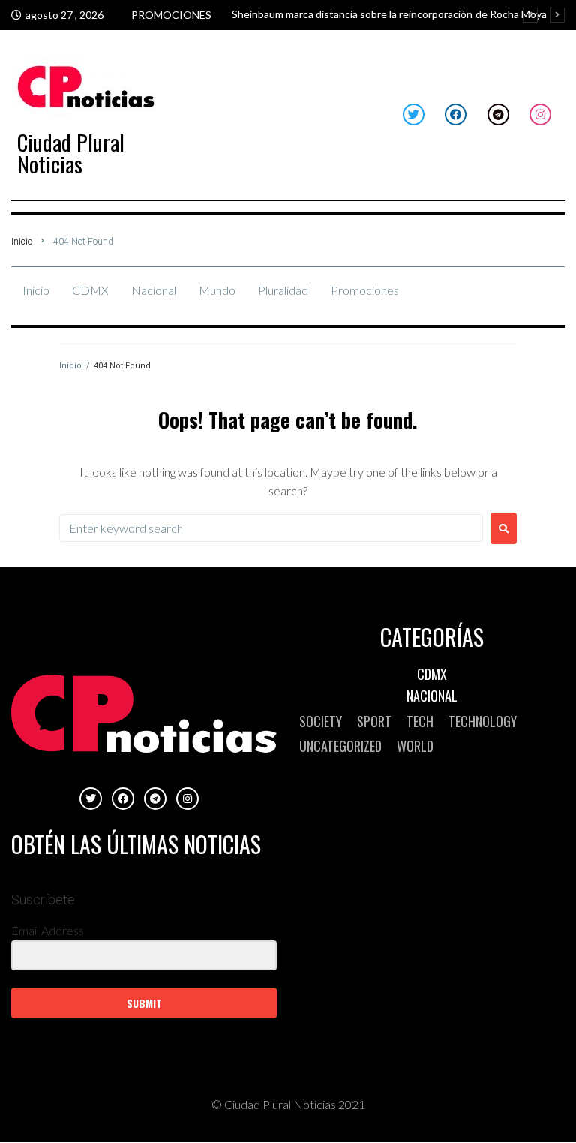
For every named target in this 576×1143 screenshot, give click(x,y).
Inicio (21, 241)
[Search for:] (271, 528)
